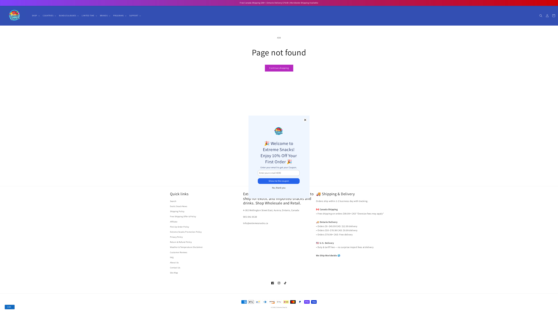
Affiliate (173, 221)
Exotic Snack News (178, 206)
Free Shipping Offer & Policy (183, 216)
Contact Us (175, 267)
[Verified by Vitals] (33, 307)
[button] (35, 16)
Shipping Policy (177, 211)
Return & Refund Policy (181, 242)
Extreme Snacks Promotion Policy (186, 232)
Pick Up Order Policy (179, 226)
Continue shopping (279, 68)
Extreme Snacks (281, 307)
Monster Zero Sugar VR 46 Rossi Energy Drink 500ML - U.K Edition (38, 303)
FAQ (172, 257)
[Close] (305, 120)
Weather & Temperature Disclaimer (186, 247)
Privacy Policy (176, 237)
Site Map (174, 272)
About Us (174, 262)
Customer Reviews (178, 252)
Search (173, 201)
